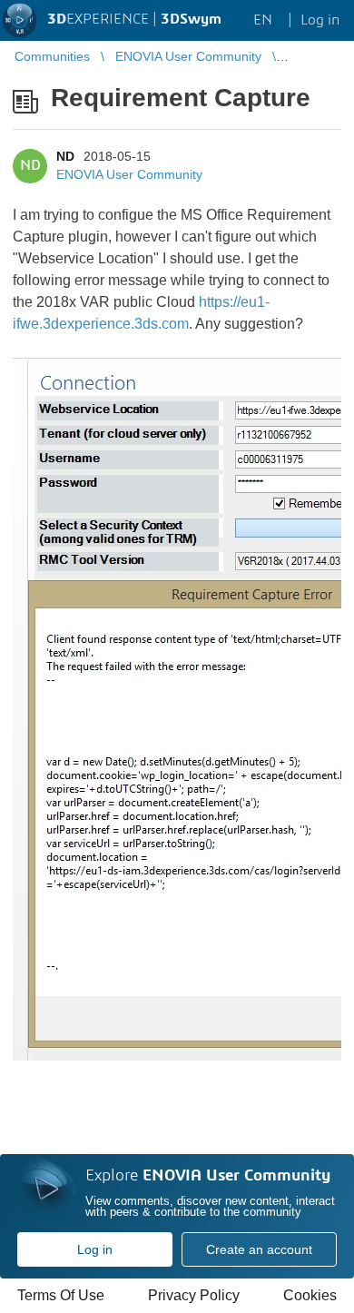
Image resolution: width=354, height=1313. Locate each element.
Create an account (259, 1249)
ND (65, 156)
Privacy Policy (194, 1295)
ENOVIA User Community (129, 174)
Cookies (310, 1295)
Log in (95, 1249)
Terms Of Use (60, 1295)
